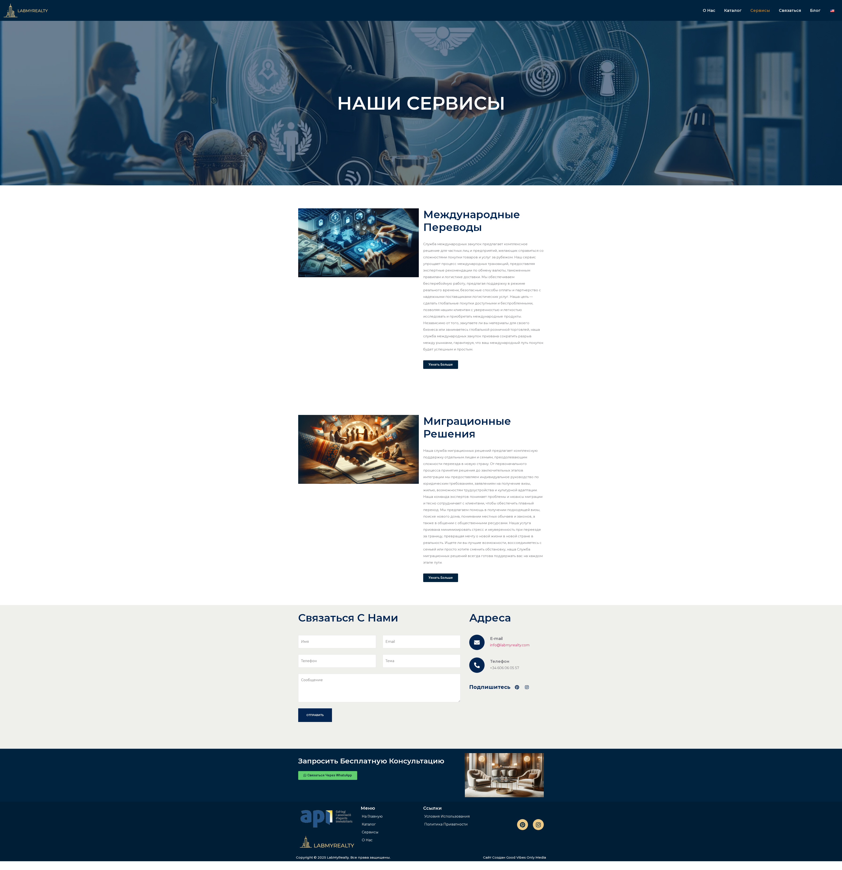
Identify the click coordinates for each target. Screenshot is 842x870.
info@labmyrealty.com (510, 645)
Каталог (733, 10)
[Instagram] (538, 824)
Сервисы (760, 10)
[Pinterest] (522, 824)
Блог (815, 10)
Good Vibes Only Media (526, 857)
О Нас (709, 10)
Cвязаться (790, 10)
